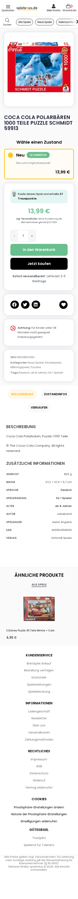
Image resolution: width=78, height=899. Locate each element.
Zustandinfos (55, 394)
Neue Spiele (35, 363)
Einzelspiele (53, 363)
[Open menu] (8, 6)
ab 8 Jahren (39, 373)
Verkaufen (39, 407)
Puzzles (36, 367)
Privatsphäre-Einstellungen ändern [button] (39, 807)
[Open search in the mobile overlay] (7, 22)
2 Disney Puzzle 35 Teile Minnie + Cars (30, 630)
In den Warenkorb (39, 249)
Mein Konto (54, 10)
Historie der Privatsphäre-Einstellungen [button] (39, 814)
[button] (14, 305)
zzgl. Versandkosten (26, 218)
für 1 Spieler (55, 373)
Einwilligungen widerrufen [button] (39, 821)
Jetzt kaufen (39, 263)
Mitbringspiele (20, 367)
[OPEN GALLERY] (39, 67)
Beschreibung (22, 394)
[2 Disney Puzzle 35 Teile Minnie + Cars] (39, 608)
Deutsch (24, 373)
